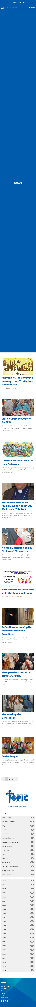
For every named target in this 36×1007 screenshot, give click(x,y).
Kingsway (17, 826)
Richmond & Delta (17, 838)
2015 (17, 925)
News (3, 993)
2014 (17, 929)
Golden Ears (17, 862)
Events (3, 995)
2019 (17, 909)
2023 (17, 893)
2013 (17, 933)
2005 (17, 966)
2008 (17, 954)
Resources (4, 991)
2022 (17, 897)
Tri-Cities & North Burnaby (17, 866)
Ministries (4, 988)
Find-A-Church (17, 818)
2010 (17, 946)
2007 (17, 958)
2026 (17, 881)
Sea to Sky (17, 850)
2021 (17, 901)
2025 (17, 885)
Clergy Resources (17, 870)
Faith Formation (17, 875)
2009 (17, 950)
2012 (17, 938)
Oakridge (17, 830)
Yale (17, 854)
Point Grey (17, 834)
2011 (17, 942)
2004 (17, 970)
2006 (17, 962)
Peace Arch (17, 858)
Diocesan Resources (17, 822)
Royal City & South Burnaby (17, 842)
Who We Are (5, 986)
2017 (17, 917)
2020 (17, 905)
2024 (17, 889)
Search (15, 2)
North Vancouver (17, 846)
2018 (17, 913)
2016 (17, 921)
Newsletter (4, 997)
